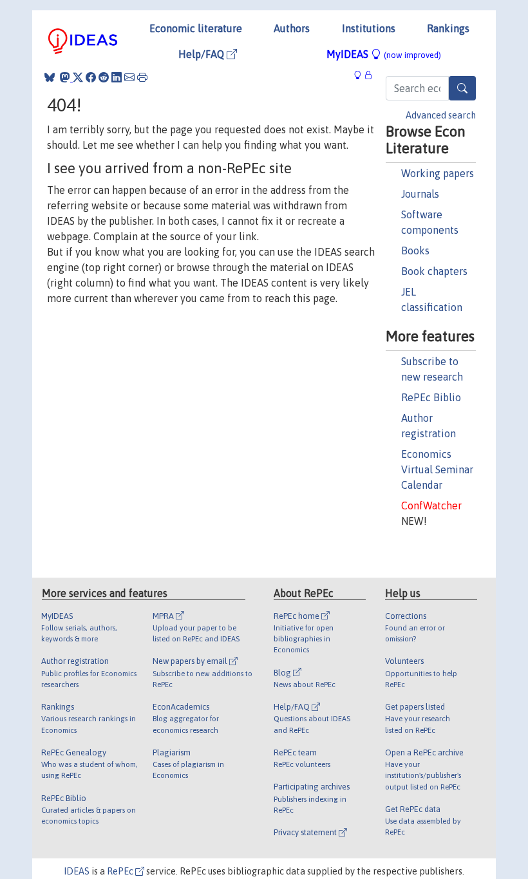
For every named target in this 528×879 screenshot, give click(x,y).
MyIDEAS (383, 54)
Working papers (437, 173)
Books (415, 250)
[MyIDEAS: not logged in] (361, 75)
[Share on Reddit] (104, 77)
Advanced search (441, 115)
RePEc (121, 871)
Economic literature (195, 28)
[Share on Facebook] (91, 77)
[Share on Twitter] (78, 77)
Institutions (368, 28)
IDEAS (77, 871)
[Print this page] (142, 77)
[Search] (462, 88)
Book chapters (434, 271)
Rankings (448, 28)
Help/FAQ (202, 54)
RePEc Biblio (431, 397)
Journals (420, 194)
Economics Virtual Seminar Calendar (437, 469)
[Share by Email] (129, 77)
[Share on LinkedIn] (116, 77)
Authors (292, 28)
